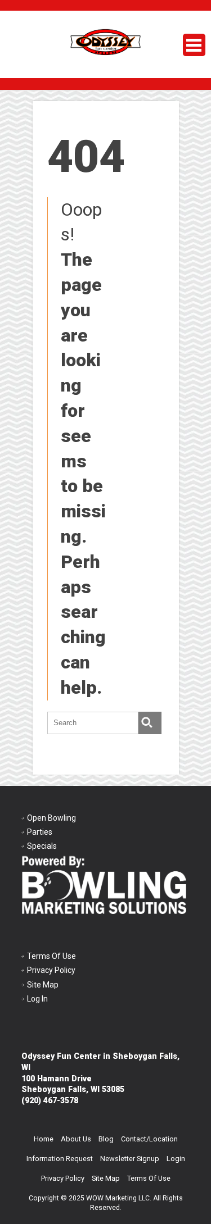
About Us (76, 1139)
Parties (39, 831)
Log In (37, 998)
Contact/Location (149, 1139)
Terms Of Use (51, 956)
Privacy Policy (51, 970)
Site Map (43, 984)
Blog (106, 1139)
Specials (42, 845)
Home (43, 1139)
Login (176, 1158)
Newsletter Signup (129, 1158)
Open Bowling (51, 817)
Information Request (59, 1158)
